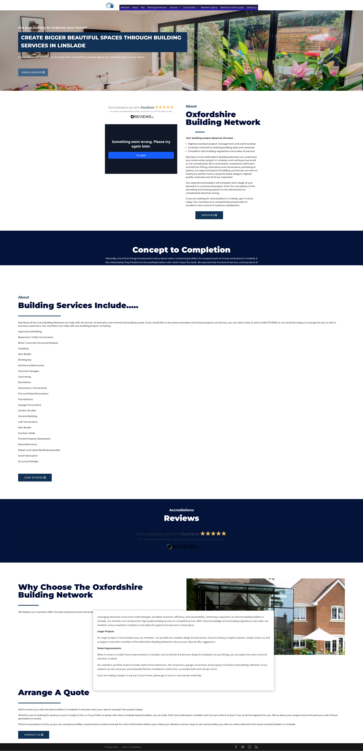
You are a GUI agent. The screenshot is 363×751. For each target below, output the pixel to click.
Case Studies (189, 7)
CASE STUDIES (33, 477)
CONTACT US (32, 734)
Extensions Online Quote (232, 7)
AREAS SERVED (32, 72)
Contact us (252, 7)
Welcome (125, 7)
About (135, 7)
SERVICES (207, 215)
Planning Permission (157, 7)
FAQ (143, 7)
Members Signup (209, 7)
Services (174, 7)
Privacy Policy (111, 747)
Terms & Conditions (131, 747)
